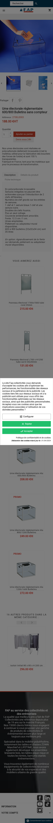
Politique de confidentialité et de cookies (33, 437)
